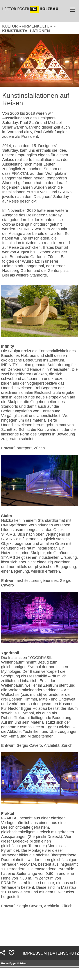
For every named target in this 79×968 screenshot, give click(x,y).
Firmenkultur (38, 26)
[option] (39, 60)
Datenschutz (64, 953)
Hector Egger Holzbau (14, 963)
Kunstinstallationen (26, 31)
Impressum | (36, 953)
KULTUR (10, 26)
